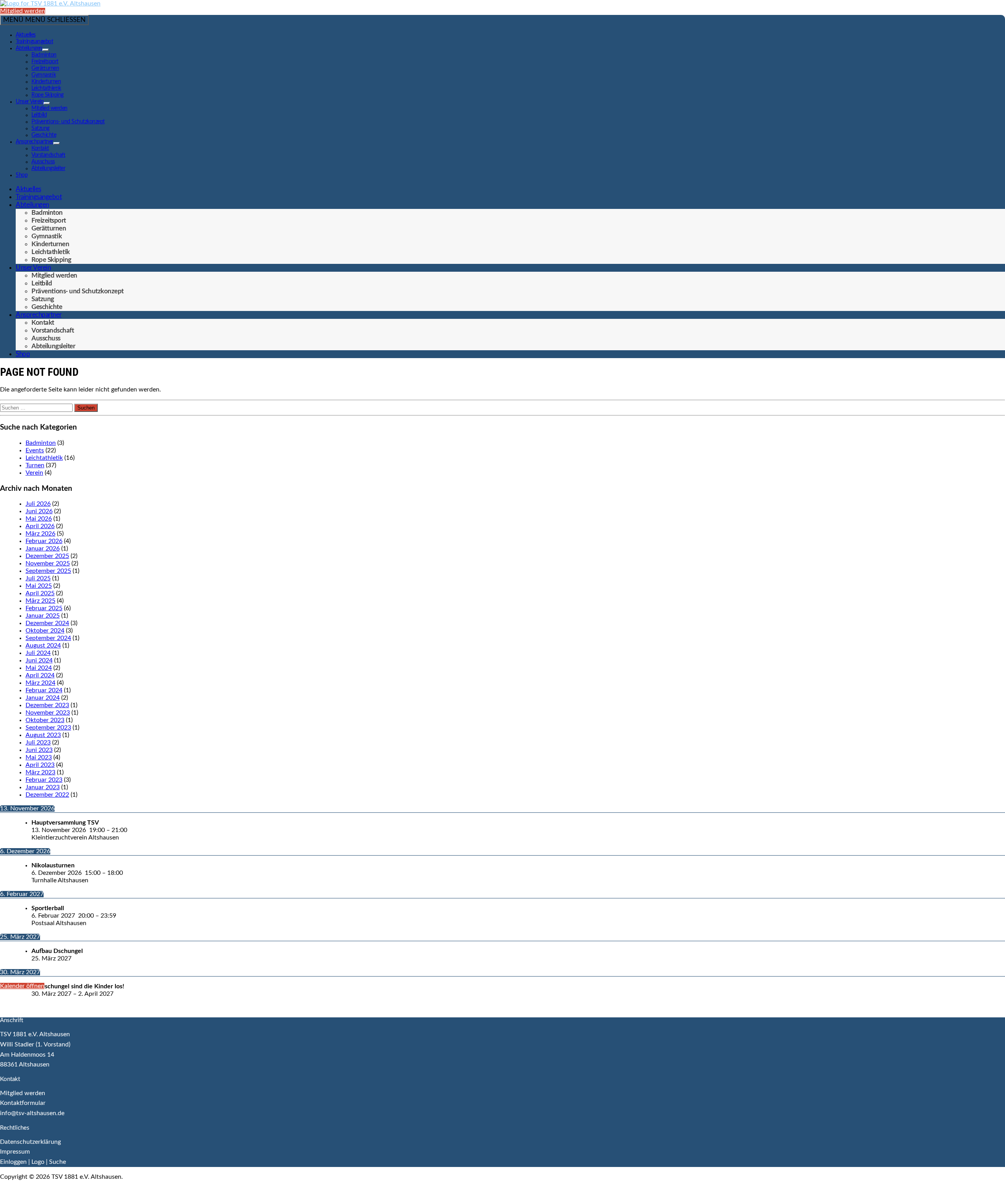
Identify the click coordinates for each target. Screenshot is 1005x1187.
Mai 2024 (39, 668)
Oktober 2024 (45, 630)
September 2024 (48, 638)
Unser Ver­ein (30, 101)
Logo (37, 1162)
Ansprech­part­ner (34, 141)
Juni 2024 (39, 660)
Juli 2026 (38, 504)
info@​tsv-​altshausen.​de (32, 1113)
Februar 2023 (44, 780)
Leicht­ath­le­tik (46, 88)
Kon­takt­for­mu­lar (23, 1103)
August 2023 (43, 735)
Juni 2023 (39, 750)
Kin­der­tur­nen (46, 81)
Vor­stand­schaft (48, 155)
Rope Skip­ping (47, 95)
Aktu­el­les (26, 35)
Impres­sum (15, 1152)
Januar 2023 (43, 787)
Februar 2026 (44, 541)
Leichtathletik (44, 458)
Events (35, 450)
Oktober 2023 (45, 720)
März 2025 (40, 601)
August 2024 (43, 645)
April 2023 (40, 765)
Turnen (35, 465)
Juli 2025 (38, 578)
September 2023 (48, 727)
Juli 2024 (38, 653)
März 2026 (40, 533)
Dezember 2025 (47, 556)
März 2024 (40, 683)
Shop (21, 175)
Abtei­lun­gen (29, 48)
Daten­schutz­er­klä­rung (30, 1142)
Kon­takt (40, 148)
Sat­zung (40, 128)
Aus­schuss (43, 162)
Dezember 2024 (47, 623)
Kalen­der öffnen (22, 986)
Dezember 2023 (47, 705)
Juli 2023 (38, 742)
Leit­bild (39, 115)
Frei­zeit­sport (44, 61)
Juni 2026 (39, 511)
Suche (57, 1162)
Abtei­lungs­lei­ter (48, 168)
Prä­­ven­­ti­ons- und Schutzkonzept (68, 121)
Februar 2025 (44, 608)
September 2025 (48, 571)
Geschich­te (43, 135)
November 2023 (48, 713)
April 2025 (40, 593)
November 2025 (48, 563)
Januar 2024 (43, 698)
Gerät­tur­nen (45, 68)
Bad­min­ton (44, 55)
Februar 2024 (44, 690)
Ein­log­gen (13, 1162)
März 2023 (40, 772)
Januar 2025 (43, 616)
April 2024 (40, 675)
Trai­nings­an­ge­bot (34, 41)
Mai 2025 (39, 586)
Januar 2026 (43, 548)
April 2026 (40, 526)
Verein (34, 473)
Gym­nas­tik (43, 75)
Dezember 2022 (47, 795)
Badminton (41, 443)
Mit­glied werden (22, 11)
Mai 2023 (39, 757)
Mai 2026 (39, 519)
